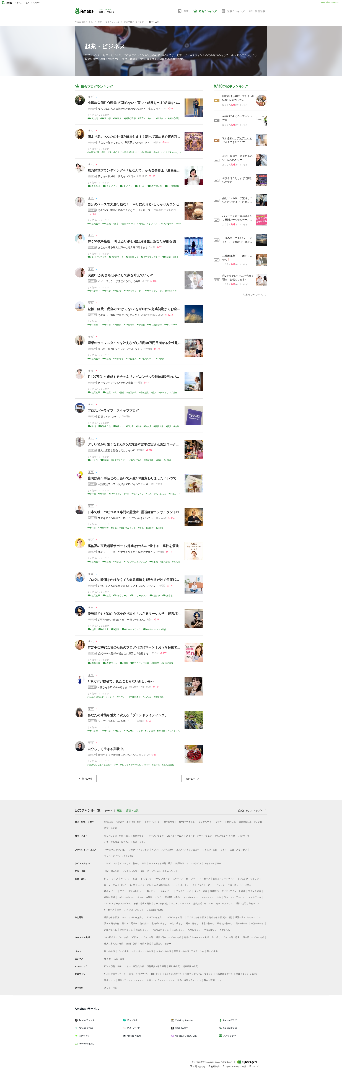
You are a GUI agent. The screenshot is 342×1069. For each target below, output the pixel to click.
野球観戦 (214, 890)
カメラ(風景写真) (162, 884)
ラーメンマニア (156, 835)
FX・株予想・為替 (112, 966)
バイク (158, 897)
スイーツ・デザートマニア (199, 835)
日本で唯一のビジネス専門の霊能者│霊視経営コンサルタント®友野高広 (140, 512)
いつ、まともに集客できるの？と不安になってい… (126, 585)
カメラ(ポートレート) (183, 884)
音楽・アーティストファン (131, 980)
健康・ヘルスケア (224, 903)
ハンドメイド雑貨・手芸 (160, 863)
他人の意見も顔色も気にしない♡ (116, 450)
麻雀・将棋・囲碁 (142, 903)
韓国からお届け (111, 917)
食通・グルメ (139, 842)
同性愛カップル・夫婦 (253, 937)
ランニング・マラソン (248, 878)
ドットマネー (133, 1020)
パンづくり (244, 835)
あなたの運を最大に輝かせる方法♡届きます (123, 247)
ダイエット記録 (209, 849)
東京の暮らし (207, 923)
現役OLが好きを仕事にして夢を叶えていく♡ (120, 275)
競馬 (119, 909)
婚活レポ (231, 821)
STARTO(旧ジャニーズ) (115, 973)
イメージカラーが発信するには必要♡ (119, 281)
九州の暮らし (194, 929)
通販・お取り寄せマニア (247, 903)
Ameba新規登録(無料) (330, 2)
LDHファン (156, 973)
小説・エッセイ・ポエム (239, 884)
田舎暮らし (224, 929)
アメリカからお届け (196, 917)
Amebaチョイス (87, 1020)
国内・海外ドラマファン (189, 980)
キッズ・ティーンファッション (119, 855)
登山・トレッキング (142, 878)
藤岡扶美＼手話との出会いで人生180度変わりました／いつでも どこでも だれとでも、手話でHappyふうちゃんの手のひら (176, 478)
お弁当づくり (139, 835)
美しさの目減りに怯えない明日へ (116, 176)
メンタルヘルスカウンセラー (166, 871)
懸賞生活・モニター (203, 903)
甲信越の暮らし (224, 923)
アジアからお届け (155, 917)
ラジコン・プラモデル (234, 897)
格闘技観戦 (109, 897)
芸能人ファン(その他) (246, 973)
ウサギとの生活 (163, 951)
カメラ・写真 (144, 884)
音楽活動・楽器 (172, 897)
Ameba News (134, 1035)
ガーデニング (110, 863)
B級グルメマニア (175, 835)
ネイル (223, 849)
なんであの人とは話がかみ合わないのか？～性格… (126, 108)
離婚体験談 (131, 943)
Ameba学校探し (87, 1043)
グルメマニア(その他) (225, 835)
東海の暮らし (257, 923)
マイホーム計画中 (212, 863)
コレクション (207, 897)
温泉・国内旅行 (111, 923)
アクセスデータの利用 (235, 1066)
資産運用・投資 (190, 966)
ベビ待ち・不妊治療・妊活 (128, 821)
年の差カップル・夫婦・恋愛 (226, 937)
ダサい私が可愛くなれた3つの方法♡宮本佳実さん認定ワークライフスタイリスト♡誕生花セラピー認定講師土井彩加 (172, 444)
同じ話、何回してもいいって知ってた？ (120, 349)
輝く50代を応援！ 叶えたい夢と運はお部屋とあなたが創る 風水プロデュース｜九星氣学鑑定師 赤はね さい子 (166, 241)
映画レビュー (110, 890)
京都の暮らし (126, 929)
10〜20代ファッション (115, 849)
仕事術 (107, 958)
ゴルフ (115, 878)
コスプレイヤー (190, 897)
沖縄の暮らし (210, 929)
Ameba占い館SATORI (186, 1035)
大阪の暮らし (110, 929)
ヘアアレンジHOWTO (162, 849)
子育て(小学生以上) (186, 821)
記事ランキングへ (253, 294)
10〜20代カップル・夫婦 (116, 937)
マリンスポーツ (162, 878)
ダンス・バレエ (127, 884)
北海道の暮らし (159, 923)
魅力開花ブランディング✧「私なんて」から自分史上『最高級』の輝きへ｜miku (146, 170)
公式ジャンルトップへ (250, 810)
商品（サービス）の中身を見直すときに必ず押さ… (126, 552)
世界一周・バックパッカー (248, 917)
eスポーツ (109, 909)
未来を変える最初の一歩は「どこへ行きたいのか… (126, 518)
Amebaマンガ (230, 1027)
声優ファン (109, 980)
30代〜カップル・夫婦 (142, 937)
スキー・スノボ (180, 878)
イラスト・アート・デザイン (211, 884)
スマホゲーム (254, 897)
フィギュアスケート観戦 (233, 890)
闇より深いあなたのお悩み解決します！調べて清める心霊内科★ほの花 (139, 136)
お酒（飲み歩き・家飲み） (117, 842)
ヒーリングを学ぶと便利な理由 (115, 382)
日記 (119, 810)
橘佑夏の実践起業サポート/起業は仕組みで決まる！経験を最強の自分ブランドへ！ (148, 546)
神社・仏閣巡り (129, 923)
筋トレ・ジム (110, 884)
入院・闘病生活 (111, 871)
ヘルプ (255, 1066)
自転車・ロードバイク (223, 878)
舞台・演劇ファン (212, 980)
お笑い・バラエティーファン (160, 980)
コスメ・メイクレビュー (187, 849)
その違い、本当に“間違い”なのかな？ (119, 315)
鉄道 (219, 897)
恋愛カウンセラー (162, 943)
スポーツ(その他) (126, 897)
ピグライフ (84, 1035)
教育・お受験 (110, 828)
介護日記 (144, 871)
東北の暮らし (176, 923)
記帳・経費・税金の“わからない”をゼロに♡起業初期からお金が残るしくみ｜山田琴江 (150, 309)
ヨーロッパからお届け (133, 917)
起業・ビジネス (105, 46)
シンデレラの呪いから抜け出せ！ (116, 721)
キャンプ (125, 878)
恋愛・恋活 (145, 943)
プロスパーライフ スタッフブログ (113, 410)
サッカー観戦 (200, 890)
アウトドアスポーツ (200, 878)
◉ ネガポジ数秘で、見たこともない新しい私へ (121, 681)
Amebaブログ (230, 1020)
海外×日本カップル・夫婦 (196, 937)
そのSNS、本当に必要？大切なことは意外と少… (125, 210)
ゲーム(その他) (161, 903)
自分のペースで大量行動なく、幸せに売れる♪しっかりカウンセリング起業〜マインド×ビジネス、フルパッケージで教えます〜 (179, 204)
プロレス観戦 (254, 890)
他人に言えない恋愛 (113, 943)
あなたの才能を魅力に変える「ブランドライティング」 (128, 715)
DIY (144, 863)
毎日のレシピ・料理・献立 (117, 835)
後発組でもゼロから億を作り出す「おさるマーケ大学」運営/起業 (135, 613)
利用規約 (215, 1066)
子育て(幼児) (168, 821)
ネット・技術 (110, 987)
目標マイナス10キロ (109, 416)
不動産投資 (174, 966)
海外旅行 (144, 923)
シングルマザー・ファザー (211, 821)
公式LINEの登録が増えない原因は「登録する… (124, 653)
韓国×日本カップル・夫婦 (168, 937)
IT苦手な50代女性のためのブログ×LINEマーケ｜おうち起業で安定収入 (139, 647)
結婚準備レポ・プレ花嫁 (250, 821)
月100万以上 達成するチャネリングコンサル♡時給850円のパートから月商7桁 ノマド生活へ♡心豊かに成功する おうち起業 (177, 376)
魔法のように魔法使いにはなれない (118, 755)
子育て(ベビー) (151, 821)
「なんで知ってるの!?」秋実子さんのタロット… (125, 142)
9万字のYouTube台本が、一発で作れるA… (122, 619)
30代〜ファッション (139, 849)
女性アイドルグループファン (199, 973)
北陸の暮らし (241, 923)
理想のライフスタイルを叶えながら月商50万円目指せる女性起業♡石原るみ (142, 343)
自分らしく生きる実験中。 (107, 749)
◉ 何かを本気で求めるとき (112, 687)
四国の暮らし (178, 929)
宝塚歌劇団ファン (224, 973)
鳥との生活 (212, 951)
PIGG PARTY (181, 1027)
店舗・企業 (132, 810)
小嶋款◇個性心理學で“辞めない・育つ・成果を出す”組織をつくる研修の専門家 (145, 102)
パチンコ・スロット (134, 909)
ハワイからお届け (175, 917)
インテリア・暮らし (129, 863)
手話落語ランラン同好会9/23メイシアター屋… (124, 484)
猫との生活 (109, 951)
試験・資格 (119, 958)
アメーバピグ (133, 1027)
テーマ (108, 810)
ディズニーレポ (183, 890)
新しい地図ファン (173, 973)
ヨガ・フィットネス (180, 903)
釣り (106, 878)
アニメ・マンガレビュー (132, 890)
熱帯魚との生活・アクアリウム (189, 951)
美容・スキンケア (238, 849)
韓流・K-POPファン (138, 973)
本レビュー (152, 890)
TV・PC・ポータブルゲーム (117, 903)
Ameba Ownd (86, 1027)
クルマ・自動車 (144, 897)
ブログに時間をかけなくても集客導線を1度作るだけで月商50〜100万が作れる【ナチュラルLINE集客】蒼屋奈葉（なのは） (177, 579)
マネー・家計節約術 (134, 966)
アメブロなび (229, 1035)
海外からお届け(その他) (220, 917)
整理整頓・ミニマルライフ (188, 863)
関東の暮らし (192, 923)
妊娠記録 (108, 821)
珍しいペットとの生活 (142, 951)
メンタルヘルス (129, 871)
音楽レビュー (166, 890)
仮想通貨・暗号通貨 (156, 966)
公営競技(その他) (155, 909)
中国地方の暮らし (160, 929)
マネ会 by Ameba (184, 1020)
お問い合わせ (199, 1066)
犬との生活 (123, 951)
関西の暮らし (142, 929)
